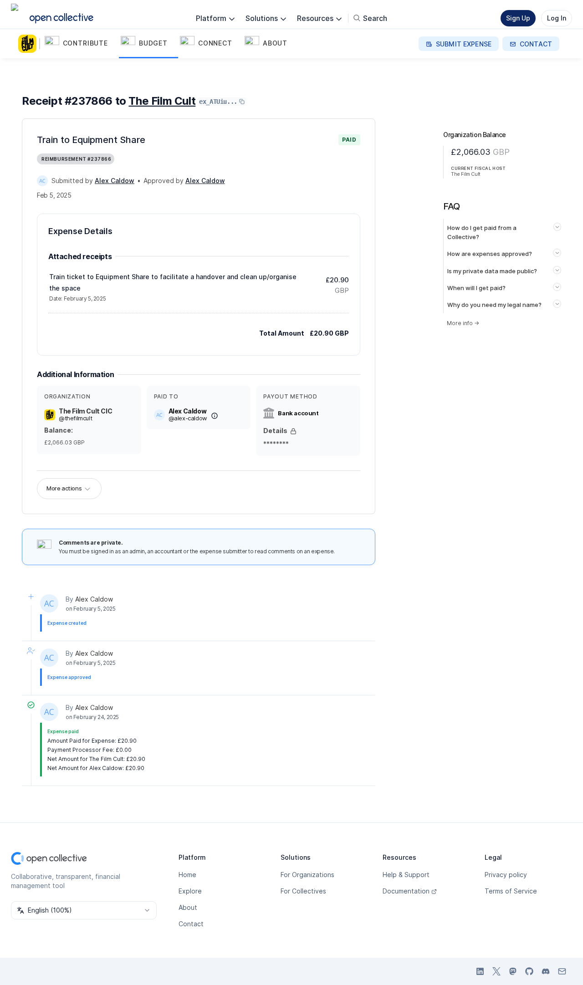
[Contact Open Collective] (562, 971)
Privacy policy (506, 874)
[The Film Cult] (29, 44)
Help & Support (406, 874)
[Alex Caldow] (42, 180)
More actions (64, 488)
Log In (556, 18)
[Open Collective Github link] (529, 971)
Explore (190, 891)
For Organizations (307, 874)
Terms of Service (511, 891)
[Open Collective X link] (496, 971)
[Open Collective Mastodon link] (512, 971)
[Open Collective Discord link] (545, 971)
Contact (191, 924)
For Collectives (303, 891)
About (188, 907)
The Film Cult (161, 100)
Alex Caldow (94, 599)
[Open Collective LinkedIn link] (480, 971)
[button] (81, 43)
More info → (463, 323)
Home (187, 874)
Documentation (406, 891)
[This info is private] (293, 431)
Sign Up (518, 18)
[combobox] (84, 910)
